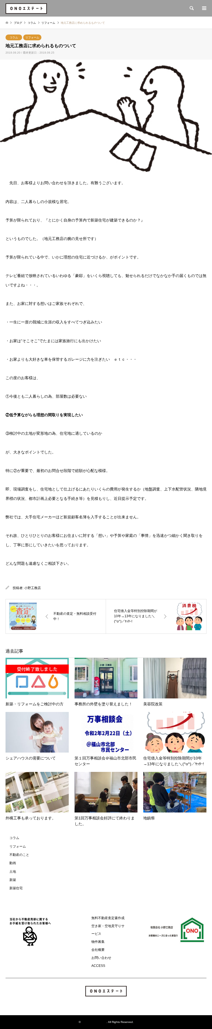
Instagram (106, 1004)
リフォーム (32, 37)
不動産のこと (19, 855)
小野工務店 (32, 588)
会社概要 (98, 950)
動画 (12, 863)
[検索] (191, 8)
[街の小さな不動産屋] (26, 8)
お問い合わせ (101, 958)
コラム (14, 37)
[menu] (203, 8)
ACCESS (98, 966)
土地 (12, 872)
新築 (12, 880)
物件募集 (98, 942)
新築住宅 (16, 888)
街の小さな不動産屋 (93, 1021)
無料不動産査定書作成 (107, 918)
